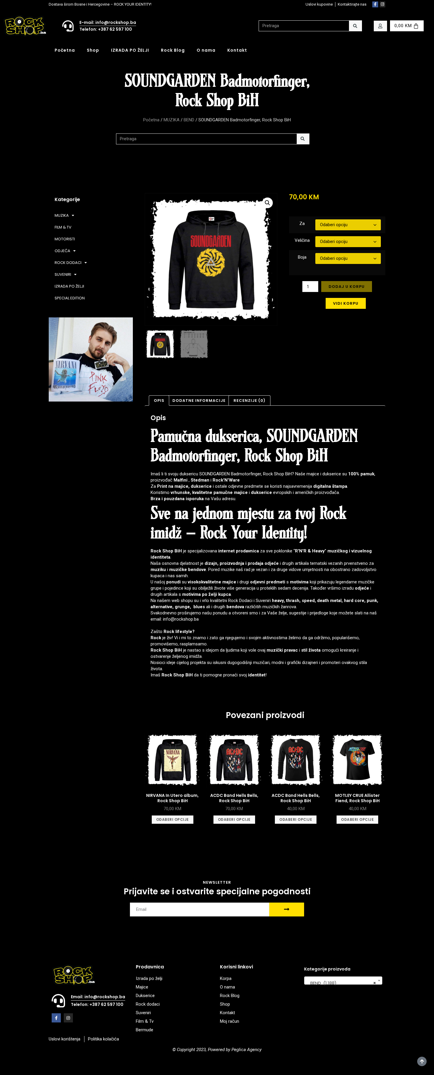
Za (302, 223)
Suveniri (263, 600)
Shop (93, 50)
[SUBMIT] (286, 909)
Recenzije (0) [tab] (249, 400)
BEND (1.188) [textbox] (341, 983)
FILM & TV (63, 227)
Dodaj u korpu (347, 286)
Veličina (302, 240)
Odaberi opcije (172, 819)
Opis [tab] (159, 400)
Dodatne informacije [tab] (199, 400)
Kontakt (237, 50)
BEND (189, 120)
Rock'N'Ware (226, 480)
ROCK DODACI (68, 262)
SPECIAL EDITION (70, 298)
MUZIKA (172, 120)
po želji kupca (216, 594)
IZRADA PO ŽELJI (130, 50)
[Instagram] (383, 4)
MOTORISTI (65, 239)
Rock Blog (173, 50)
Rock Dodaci (240, 600)
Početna (65, 50)
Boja (302, 257)
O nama (206, 50)
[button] (267, 203)
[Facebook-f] (375, 4)
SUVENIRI (63, 274)
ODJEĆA (62, 251)
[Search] (355, 26)
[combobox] (343, 980)
